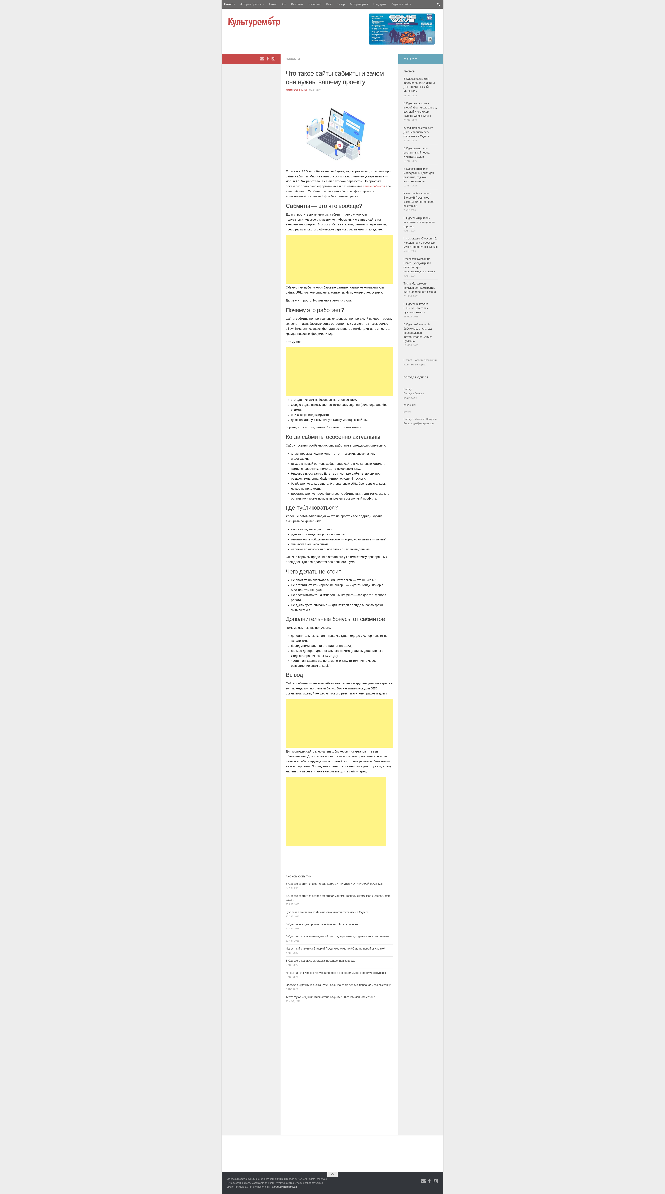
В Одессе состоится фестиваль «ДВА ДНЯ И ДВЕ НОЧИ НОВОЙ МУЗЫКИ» (334, 883)
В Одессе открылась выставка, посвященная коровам (321, 960)
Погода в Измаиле (414, 419)
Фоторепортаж (359, 4)
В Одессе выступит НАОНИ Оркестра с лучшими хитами (416, 308)
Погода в (414, 393)
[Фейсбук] (268, 59)
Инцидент (379, 4)
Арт (284, 4)
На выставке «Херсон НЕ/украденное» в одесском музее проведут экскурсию (336, 972)
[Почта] (262, 59)
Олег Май (300, 90)
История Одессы (250, 4)
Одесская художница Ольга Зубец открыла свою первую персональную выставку (338, 984)
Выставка (297, 4)
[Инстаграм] (273, 59)
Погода (408, 389)
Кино (329, 4)
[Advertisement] (339, 259)
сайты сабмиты (373, 186)
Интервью (314, 4)
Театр (341, 4)
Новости (229, 4)
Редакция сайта (401, 4)
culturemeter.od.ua (285, 1186)
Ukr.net (408, 359)
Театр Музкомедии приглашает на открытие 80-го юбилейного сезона (330, 997)
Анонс (273, 4)
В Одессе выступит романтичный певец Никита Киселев (322, 924)
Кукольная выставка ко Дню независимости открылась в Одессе (327, 912)
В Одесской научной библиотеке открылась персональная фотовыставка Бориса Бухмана (418, 333)
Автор (290, 90)
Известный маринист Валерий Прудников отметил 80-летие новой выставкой (335, 948)
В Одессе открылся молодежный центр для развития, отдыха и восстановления (337, 936)
